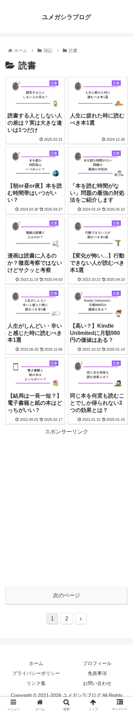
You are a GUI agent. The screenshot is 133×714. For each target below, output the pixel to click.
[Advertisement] (66, 504)
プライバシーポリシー (36, 673)
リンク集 (36, 683)
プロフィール (97, 663)
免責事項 (97, 673)
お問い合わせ (97, 683)
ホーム (36, 663)
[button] (119, 604)
